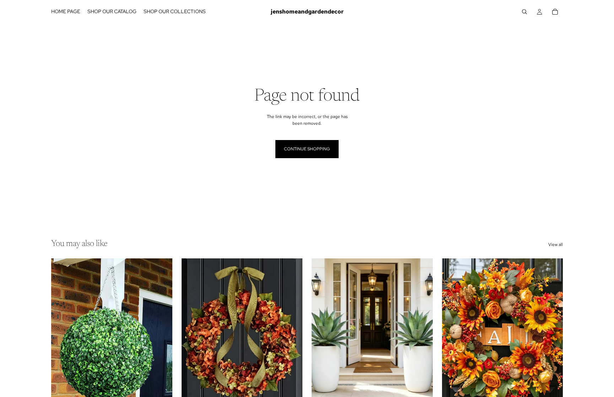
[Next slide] (161, 334)
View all (555, 244)
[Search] (524, 12)
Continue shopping (307, 149)
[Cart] (555, 12)
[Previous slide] (61, 334)
